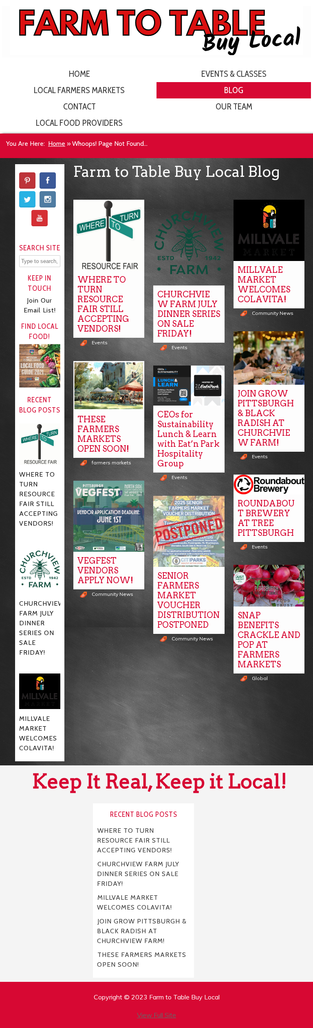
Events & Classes (234, 74)
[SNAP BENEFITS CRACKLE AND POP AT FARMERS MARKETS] (269, 585)
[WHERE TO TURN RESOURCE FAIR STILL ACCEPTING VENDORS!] (108, 235)
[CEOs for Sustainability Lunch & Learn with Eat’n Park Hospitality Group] (188, 386)
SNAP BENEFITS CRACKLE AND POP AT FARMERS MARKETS (269, 640)
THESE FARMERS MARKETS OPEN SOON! (103, 434)
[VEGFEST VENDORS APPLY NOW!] (108, 516)
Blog (233, 90)
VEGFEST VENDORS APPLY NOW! (105, 570)
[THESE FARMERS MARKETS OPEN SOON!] (108, 385)
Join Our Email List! (40, 305)
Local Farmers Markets (79, 90)
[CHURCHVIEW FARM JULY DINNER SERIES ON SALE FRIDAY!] (188, 242)
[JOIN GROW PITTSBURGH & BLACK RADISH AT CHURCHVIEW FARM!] (269, 358)
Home (79, 74)
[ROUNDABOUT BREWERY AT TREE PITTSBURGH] (269, 485)
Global (260, 678)
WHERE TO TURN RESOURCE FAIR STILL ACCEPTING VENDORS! (103, 304)
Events (100, 342)
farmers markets (111, 462)
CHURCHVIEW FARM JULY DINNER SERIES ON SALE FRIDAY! (188, 314)
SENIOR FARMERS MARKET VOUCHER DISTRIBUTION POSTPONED (188, 600)
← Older (189, 705)
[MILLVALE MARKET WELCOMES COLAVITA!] (269, 230)
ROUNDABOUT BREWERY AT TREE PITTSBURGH (266, 518)
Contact (79, 106)
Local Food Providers (79, 123)
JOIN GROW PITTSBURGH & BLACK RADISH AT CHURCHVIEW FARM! (266, 418)
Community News (272, 313)
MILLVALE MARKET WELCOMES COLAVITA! (264, 284)
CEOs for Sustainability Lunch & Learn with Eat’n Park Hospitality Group (188, 439)
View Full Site (156, 1015)
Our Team (234, 106)
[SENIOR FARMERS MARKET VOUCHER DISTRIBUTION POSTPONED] (188, 531)
